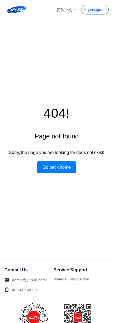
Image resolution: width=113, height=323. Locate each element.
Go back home (57, 167)
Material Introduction (71, 279)
